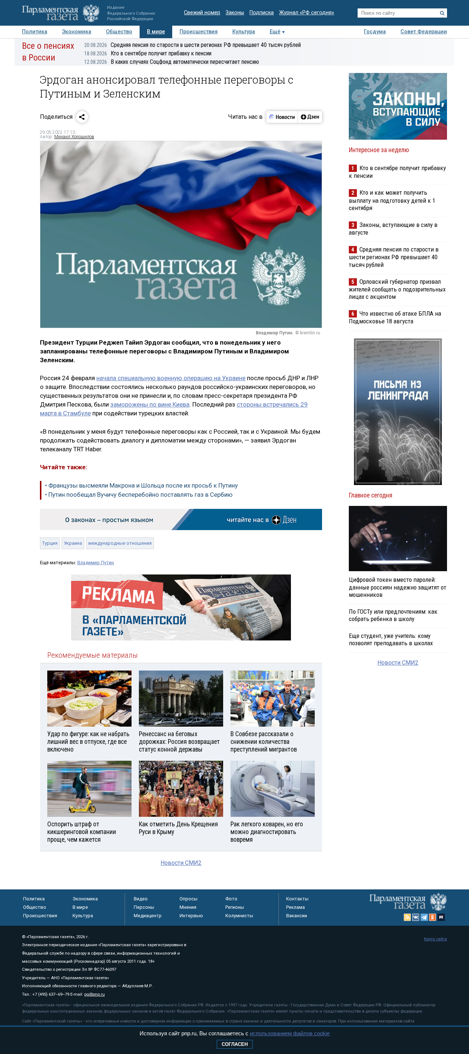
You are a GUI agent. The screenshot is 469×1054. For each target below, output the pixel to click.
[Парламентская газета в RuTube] (441, 917)
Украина (73, 543)
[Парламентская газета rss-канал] (407, 917)
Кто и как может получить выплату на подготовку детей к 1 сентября (392, 200)
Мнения (188, 907)
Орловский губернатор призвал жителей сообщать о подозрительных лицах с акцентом (397, 289)
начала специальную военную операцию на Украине (170, 378)
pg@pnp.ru (94, 994)
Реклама (295, 907)
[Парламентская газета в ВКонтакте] (416, 917)
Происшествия (199, 32)
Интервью (191, 915)
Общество (119, 32)
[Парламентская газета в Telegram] (424, 917)
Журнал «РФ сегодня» (306, 13)
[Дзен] (310, 117)
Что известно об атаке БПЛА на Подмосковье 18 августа (395, 317)
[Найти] (442, 13)
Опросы (188, 898)
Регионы (234, 907)
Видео (141, 898)
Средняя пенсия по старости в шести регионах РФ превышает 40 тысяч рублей (192, 44)
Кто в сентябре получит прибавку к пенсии (147, 53)
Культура (243, 32)
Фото (231, 898)
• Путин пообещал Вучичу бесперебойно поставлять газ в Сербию (139, 494)
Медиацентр (148, 915)
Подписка (262, 13)
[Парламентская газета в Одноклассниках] (432, 917)
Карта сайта (435, 939)
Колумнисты (239, 915)
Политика (34, 32)
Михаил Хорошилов (74, 136)
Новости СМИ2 (181, 862)
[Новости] (282, 117)
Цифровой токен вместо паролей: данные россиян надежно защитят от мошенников (397, 587)
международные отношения (120, 543)
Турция (50, 543)
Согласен (235, 1044)
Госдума (375, 32)
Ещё (275, 32)
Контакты (297, 898)
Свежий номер (202, 13)
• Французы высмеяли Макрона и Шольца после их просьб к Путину (141, 485)
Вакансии (296, 915)
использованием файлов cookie (290, 1033)
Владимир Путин (95, 562)
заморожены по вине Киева (149, 404)
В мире (156, 32)
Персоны (144, 907)
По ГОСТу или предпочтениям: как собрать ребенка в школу (393, 615)
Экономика (76, 32)
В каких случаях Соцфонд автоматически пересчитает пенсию (171, 61)
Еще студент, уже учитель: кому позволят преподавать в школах (391, 639)
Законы (235, 13)
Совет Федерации (423, 32)
